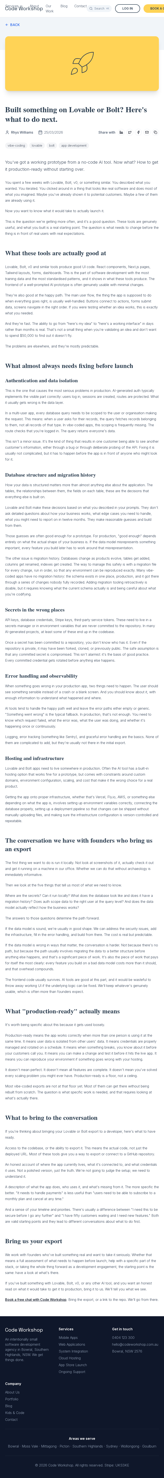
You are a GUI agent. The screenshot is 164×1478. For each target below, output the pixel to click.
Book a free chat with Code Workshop (35, 1299)
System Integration (73, 1351)
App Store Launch (73, 1365)
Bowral (13, 1446)
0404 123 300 (123, 1337)
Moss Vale (30, 1446)
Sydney (112, 1446)
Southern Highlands (87, 1446)
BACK (15, 25)
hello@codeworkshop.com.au (135, 1344)
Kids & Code (14, 1413)
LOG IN (127, 8)
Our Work (50, 8)
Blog (63, 6)
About (34, 6)
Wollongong (130, 1446)
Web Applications (72, 1344)
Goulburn (149, 1446)
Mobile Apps (68, 1337)
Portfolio (11, 1399)
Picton (64, 1446)
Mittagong (49, 1446)
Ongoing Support (72, 1372)
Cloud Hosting (70, 1358)
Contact (80, 6)
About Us (12, 1392)
